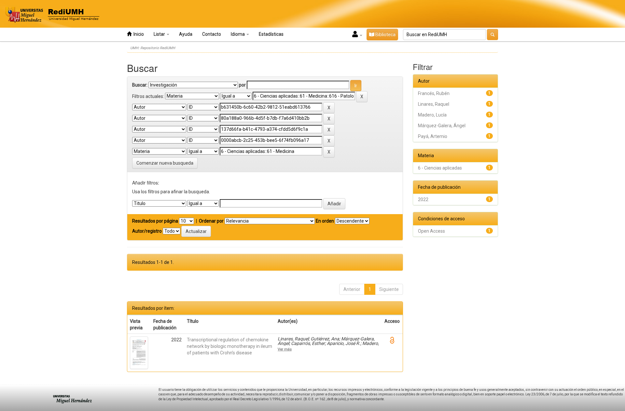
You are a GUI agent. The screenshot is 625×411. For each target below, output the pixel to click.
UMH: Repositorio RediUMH (152, 48)
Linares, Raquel (433, 104)
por (242, 85)
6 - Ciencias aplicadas (440, 168)
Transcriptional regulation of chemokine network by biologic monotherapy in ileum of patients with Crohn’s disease (229, 346)
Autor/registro (147, 231)
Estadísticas (271, 34)
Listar (160, 34)
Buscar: (139, 85)
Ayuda (185, 34)
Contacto (211, 34)
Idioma (238, 34)
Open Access (431, 231)
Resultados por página (155, 221)
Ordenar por (211, 221)
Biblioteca (385, 34)
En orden (325, 221)
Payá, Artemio (432, 136)
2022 (423, 199)
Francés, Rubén (434, 93)
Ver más (285, 349)
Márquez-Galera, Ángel (441, 125)
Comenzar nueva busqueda (164, 163)
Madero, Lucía (432, 114)
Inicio (138, 34)
